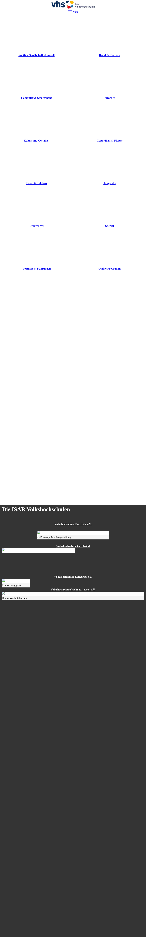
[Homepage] (73, 4)
